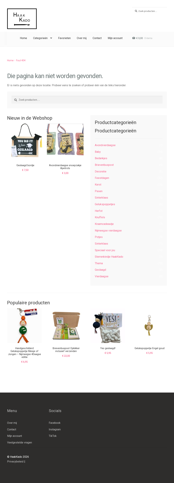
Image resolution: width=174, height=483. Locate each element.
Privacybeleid (15, 461)
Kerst (98, 184)
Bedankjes (101, 158)
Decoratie (100, 171)
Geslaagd (100, 269)
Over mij (81, 38)
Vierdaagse (101, 276)
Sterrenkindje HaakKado (109, 256)
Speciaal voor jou (105, 250)
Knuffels (100, 217)
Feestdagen (102, 178)
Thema (99, 263)
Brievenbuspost (104, 164)
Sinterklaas (101, 197)
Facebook (54, 422)
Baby (98, 151)
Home (23, 38)
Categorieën (40, 38)
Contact (97, 38)
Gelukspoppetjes (105, 204)
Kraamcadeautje (104, 224)
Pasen (98, 191)
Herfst (98, 210)
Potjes (99, 237)
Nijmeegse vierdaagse (108, 230)
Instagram (55, 429)
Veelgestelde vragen (19, 442)
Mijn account (115, 38)
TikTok (53, 436)
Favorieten (64, 38)
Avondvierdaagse (105, 145)
